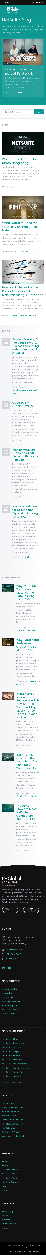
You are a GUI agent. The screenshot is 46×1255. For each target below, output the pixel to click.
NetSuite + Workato (12, 1076)
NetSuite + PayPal (11, 1055)
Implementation (10, 989)
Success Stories (10, 1169)
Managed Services (11, 1001)
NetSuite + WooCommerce (15, 1068)
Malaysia (6, 1219)
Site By (31, 1251)
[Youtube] (9, 967)
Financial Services (10, 1111)
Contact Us (8, 1190)
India (4, 1228)
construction (18, 390)
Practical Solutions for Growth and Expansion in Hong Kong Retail (25, 511)
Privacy (18, 1251)
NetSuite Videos (10, 1178)
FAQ (4, 1186)
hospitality (22, 630)
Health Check (8, 1013)
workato (32, 316)
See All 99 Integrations (13, 1082)
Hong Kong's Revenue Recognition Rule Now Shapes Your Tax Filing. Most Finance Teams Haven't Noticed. (28, 705)
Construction (8, 1103)
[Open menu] (3, 10)
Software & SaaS (10, 1132)
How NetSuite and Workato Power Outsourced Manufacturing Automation (22, 291)
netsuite (31, 630)
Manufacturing (9, 1115)
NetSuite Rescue (10, 1009)
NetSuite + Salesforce (13, 1043)
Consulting (7, 997)
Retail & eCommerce (12, 1123)
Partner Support (10, 1005)
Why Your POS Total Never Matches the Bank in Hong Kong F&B (26, 592)
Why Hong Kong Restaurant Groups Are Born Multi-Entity (27, 645)
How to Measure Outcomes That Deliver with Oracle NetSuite (25, 455)
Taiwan (5, 1215)
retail (26, 557)
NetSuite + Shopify (11, 1039)
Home (5, 1161)
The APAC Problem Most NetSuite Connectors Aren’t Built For (26, 812)
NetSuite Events (10, 1182)
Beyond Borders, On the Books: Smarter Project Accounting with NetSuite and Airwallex (26, 346)
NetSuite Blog (9, 1173)
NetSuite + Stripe (10, 1051)
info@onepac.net (14, 949)
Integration (7, 993)
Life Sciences (8, 1128)
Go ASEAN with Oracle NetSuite (23, 404)
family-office (29, 251)
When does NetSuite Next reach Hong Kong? (21, 161)
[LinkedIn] (3, 967)
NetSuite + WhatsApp (13, 1072)
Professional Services (12, 1119)
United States (9, 1223)
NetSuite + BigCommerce (14, 1063)
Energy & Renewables (12, 1107)
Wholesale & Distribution (14, 1136)
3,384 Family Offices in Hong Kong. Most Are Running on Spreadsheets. (27, 761)
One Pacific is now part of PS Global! (19, 71)
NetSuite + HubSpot (12, 1047)
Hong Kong (7, 1211)
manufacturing (20, 316)
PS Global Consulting (22, 1245)
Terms (9, 1251)
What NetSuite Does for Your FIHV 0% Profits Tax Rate (19, 227)
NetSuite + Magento (12, 1059)
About (5, 1165)
